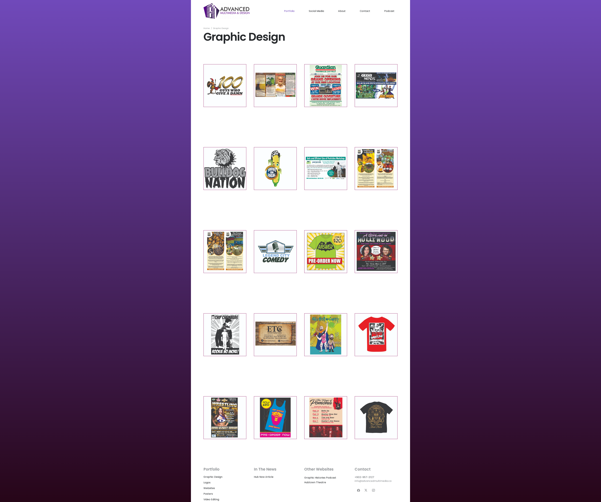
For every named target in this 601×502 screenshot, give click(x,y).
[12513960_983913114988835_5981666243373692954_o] (325, 168)
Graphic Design (212, 477)
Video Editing (211, 499)
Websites (209, 488)
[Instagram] (373, 490)
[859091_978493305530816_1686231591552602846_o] (224, 85)
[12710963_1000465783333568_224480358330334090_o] (224, 251)
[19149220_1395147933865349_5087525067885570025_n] (224, 334)
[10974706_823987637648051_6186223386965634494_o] (224, 168)
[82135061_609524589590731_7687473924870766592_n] (325, 417)
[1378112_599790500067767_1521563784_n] (325, 85)
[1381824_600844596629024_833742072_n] (376, 85)
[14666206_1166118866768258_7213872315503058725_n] (325, 251)
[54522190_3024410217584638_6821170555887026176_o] (275, 417)
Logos (207, 482)
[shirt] (376, 417)
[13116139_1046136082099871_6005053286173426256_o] (275, 251)
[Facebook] (358, 490)
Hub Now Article (263, 477)
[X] (366, 490)
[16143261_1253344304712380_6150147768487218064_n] (376, 251)
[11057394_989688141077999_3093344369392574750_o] (275, 168)
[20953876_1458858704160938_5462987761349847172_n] (325, 334)
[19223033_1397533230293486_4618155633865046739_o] (275, 334)
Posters (208, 494)
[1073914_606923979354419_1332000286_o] (275, 85)
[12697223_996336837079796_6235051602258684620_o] (376, 168)
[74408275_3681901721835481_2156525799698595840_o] (224, 417)
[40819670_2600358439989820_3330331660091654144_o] (376, 334)
